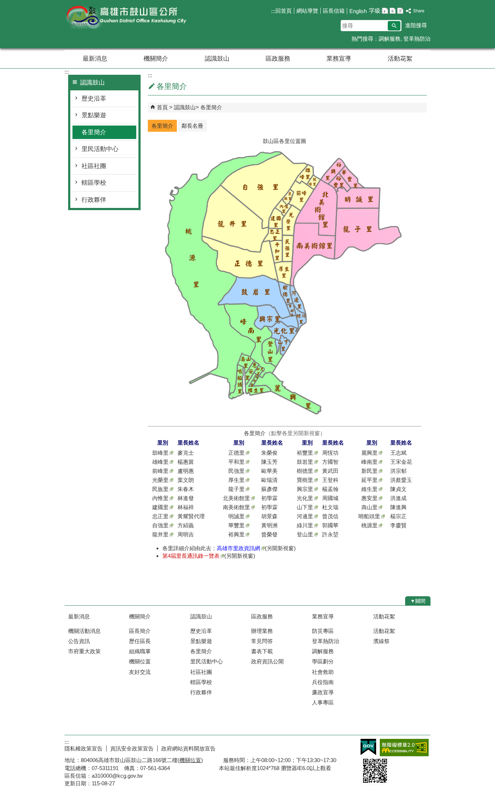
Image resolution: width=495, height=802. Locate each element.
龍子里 (236, 489)
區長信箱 (334, 11)
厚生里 (236, 480)
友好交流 (140, 672)
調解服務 (389, 39)
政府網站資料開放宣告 (188, 748)
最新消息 (95, 58)
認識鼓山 (217, 58)
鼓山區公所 (126, 17)
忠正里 (160, 516)
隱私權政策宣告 (84, 748)
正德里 (236, 453)
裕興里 (236, 534)
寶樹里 (305, 480)
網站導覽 (307, 11)
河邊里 (305, 516)
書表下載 (262, 651)
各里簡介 (94, 132)
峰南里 (369, 462)
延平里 (369, 480)
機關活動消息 (84, 631)
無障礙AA (404, 747)
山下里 (305, 507)
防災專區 (323, 631)
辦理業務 (262, 631)
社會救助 (323, 672)
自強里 (160, 525)
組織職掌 (140, 651)
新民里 (369, 471)
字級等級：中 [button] (392, 10)
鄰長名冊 (192, 126)
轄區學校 (94, 182)
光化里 (305, 498)
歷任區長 (140, 641)
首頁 (162, 107)
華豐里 (236, 525)
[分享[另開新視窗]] (415, 11)
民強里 (236, 471)
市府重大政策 (84, 651)
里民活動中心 (100, 149)
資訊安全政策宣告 (132, 748)
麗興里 (369, 453)
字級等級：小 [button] (385, 11)
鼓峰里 (160, 453)
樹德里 (305, 471)
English (358, 11)
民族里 (160, 489)
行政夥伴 (94, 199)
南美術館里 (236, 507)
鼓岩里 (305, 462)
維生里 (369, 489)
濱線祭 (381, 641)
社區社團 (94, 166)
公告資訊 (79, 641)
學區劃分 (323, 661)
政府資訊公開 (267, 661)
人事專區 (323, 702)
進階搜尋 (416, 25)
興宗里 (305, 489)
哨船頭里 (369, 516)
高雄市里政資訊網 (238, 548)
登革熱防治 (416, 39)
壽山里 (369, 507)
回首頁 (283, 11)
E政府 (368, 747)
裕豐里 (305, 453)
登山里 (305, 534)
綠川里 (305, 525)
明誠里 (236, 516)
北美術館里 (236, 498)
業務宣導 (338, 58)
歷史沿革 (94, 98)
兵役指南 (323, 682)
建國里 (160, 507)
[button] (394, 25)
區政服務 (278, 58)
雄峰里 (160, 462)
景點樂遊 (94, 115)
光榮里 (160, 480)
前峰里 (160, 471)
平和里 (236, 462)
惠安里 (369, 498)
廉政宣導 (323, 692)
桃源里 (369, 525)
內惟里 (160, 498)
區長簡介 (140, 631)
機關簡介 (155, 58)
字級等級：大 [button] (400, 11)
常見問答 (262, 641)
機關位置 (140, 661)
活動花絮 (400, 58)
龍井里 (160, 534)
